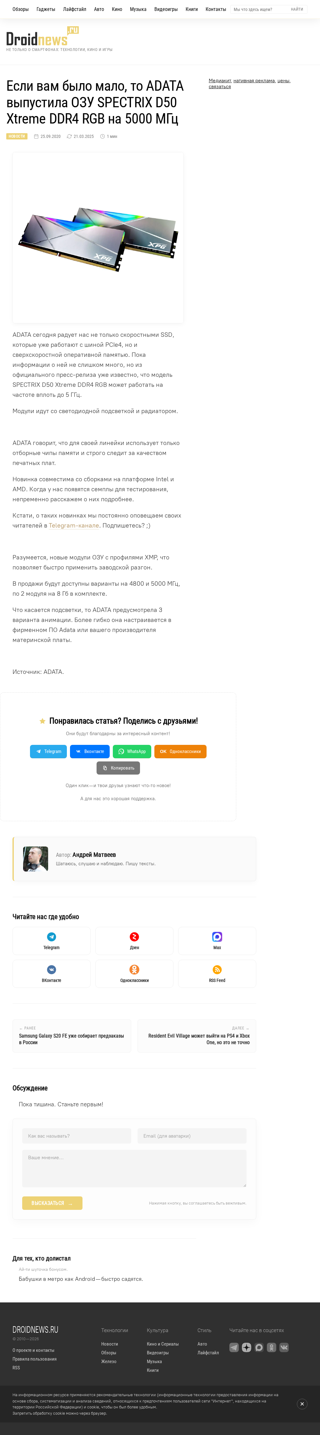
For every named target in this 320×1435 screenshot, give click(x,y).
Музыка (138, 9)
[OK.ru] (271, 1347)
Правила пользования (34, 1359)
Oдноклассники (180, 751)
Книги (192, 9)
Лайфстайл (74, 9)
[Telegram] (234, 1347)
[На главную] (59, 35)
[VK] (284, 1347)
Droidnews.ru (35, 1329)
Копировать (122, 768)
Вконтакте (94, 751)
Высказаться (52, 1203)
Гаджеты (46, 9)
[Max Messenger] (259, 1347)
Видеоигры (166, 9)
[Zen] (246, 1347)
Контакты (216, 9)
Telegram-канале (74, 525)
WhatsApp (136, 751)
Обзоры (20, 9)
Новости (17, 136)
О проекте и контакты (33, 1350)
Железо (109, 1361)
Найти (297, 9)
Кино (117, 9)
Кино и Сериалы (163, 1344)
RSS (16, 1368)
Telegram (52, 751)
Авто (99, 9)
